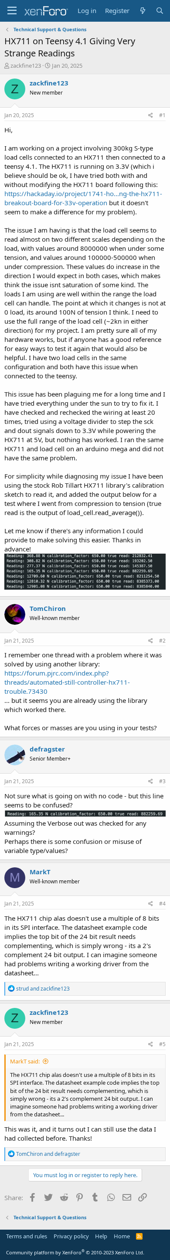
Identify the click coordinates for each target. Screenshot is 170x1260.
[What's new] (142, 11)
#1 (162, 115)
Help (101, 1236)
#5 (162, 1044)
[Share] (150, 116)
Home (122, 1236)
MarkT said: (25, 1061)
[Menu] (12, 11)
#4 (162, 903)
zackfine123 (25, 65)
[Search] (159, 11)
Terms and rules (26, 1236)
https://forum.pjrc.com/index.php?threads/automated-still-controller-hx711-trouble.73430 (67, 682)
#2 (162, 640)
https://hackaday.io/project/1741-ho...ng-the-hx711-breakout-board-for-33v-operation (83, 198)
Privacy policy (71, 1236)
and (43, 988)
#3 (162, 781)
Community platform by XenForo (75, 1252)
